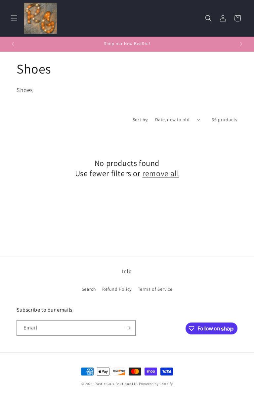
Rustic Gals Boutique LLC (117, 383)
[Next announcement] (241, 44)
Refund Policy (117, 289)
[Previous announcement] (13, 44)
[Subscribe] (128, 328)
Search (89, 289)
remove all (160, 173)
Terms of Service (155, 289)
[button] (14, 18)
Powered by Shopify (156, 383)
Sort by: (140, 120)
